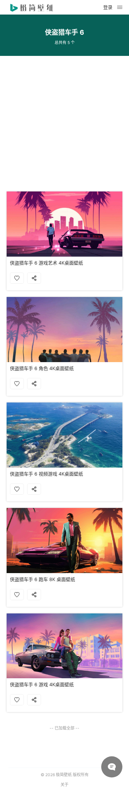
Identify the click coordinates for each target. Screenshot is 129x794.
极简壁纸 (64, 774)
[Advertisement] (64, 120)
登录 (107, 7)
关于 (64, 784)
